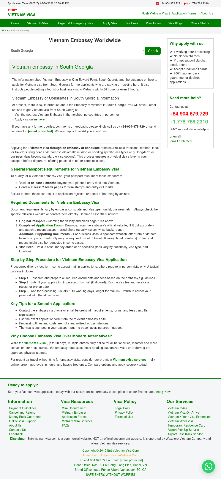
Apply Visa (110, 23)
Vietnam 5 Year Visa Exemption (189, 416)
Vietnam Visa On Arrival (184, 412)
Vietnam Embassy (74, 412)
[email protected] (40, 131)
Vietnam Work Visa (181, 421)
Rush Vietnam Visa (155, 13)
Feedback (16, 434)
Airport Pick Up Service (183, 429)
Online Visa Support (22, 421)
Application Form (49, 225)
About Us (206, 13)
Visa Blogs (175, 23)
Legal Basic (123, 408)
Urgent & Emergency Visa (75, 23)
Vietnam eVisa (177, 408)
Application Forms (184, 13)
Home (15, 23)
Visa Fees (131, 23)
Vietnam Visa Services (77, 421)
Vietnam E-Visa (37, 23)
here (41, 119)
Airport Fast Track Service (185, 434)
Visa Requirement (74, 408)
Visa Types (153, 23)
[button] (208, 466)
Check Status (200, 23)
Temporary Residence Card (186, 425)
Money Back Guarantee (25, 416)
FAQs (65, 425)
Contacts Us (17, 429)
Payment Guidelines (22, 408)
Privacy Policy (124, 412)
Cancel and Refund (22, 412)
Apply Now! (163, 391)
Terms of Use (124, 416)
